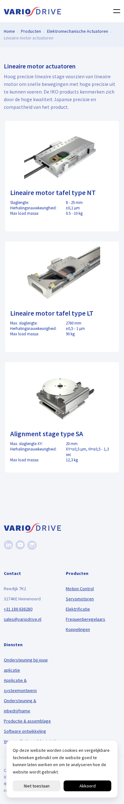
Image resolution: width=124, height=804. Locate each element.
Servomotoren (80, 599)
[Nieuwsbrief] (32, 545)
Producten (31, 31)
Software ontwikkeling (25, 731)
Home (9, 31)
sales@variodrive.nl (22, 619)
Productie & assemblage (27, 721)
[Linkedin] (8, 544)
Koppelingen (78, 629)
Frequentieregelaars (85, 619)
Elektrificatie (78, 609)
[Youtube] (20, 544)
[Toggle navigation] (114, 11)
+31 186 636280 (18, 609)
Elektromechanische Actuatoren (77, 31)
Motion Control (80, 588)
